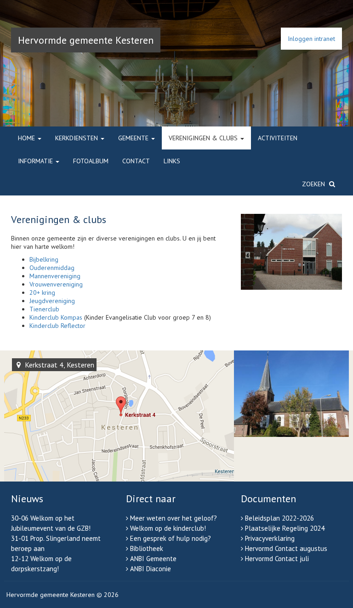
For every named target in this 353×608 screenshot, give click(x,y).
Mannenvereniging (54, 276)
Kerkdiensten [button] (77, 138)
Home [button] (27, 138)
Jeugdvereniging (52, 301)
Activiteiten (277, 138)
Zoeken (314, 184)
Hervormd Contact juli (277, 558)
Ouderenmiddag (51, 268)
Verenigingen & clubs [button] (204, 138)
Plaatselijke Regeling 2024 (285, 528)
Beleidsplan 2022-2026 (279, 518)
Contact (136, 161)
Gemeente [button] (134, 138)
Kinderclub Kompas (55, 317)
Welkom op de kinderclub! (168, 528)
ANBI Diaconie (150, 568)
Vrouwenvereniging (56, 284)
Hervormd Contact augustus (286, 548)
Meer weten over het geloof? (173, 518)
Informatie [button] (36, 161)
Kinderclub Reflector (57, 325)
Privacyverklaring (270, 538)
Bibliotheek (146, 548)
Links (172, 161)
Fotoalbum (90, 161)
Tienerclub (44, 309)
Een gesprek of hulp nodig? (170, 538)
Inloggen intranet (311, 38)
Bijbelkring (43, 259)
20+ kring (42, 292)
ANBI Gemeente (153, 558)
